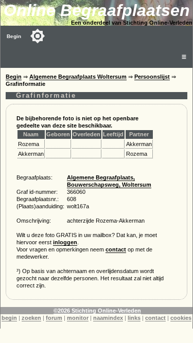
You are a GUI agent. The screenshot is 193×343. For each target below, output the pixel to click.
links (134, 318)
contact (116, 249)
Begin (14, 36)
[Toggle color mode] (37, 36)
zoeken (31, 318)
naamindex (108, 318)
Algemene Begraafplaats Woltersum (78, 77)
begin (9, 318)
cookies (180, 318)
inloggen (65, 242)
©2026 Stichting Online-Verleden (97, 311)
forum (54, 318)
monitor (78, 318)
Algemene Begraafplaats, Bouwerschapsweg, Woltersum (109, 181)
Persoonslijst (152, 77)
